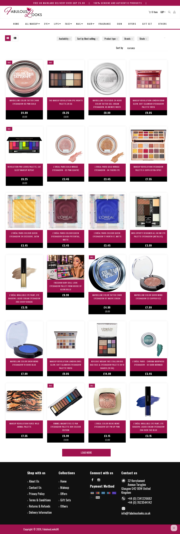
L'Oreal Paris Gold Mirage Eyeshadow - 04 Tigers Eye (107, 168)
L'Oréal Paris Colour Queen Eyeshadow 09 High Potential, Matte (65, 236)
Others (64, 506)
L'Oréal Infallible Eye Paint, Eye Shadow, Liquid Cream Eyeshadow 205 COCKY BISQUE (24, 298)
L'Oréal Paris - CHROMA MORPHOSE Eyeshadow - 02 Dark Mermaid (148, 363)
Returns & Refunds (39, 506)
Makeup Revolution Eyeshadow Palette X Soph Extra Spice (148, 168)
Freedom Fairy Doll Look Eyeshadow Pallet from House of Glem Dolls (66, 286)
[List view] (15, 38)
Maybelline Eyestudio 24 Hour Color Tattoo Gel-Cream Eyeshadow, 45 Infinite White (107, 104)
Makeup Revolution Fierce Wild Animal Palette (24, 425)
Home (63, 481)
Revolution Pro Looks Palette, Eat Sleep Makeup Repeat (24, 168)
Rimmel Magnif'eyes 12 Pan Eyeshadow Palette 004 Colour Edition (66, 427)
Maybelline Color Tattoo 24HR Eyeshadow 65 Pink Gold (24, 102)
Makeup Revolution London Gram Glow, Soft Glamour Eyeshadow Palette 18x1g (148, 104)
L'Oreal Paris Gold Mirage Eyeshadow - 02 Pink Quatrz (65, 168)
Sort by (119, 48)
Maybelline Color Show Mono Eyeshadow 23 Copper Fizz (148, 297)
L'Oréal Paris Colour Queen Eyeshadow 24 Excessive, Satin (24, 235)
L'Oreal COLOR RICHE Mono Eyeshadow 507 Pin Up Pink (107, 425)
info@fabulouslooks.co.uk (135, 513)
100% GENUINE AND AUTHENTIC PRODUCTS (118, 2)
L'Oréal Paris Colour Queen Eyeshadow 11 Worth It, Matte (107, 235)
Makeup (64, 487)
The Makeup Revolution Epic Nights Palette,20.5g (66, 102)
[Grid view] (8, 38)
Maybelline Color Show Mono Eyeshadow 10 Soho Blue (24, 363)
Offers (63, 493)
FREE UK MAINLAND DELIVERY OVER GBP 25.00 (59, 2)
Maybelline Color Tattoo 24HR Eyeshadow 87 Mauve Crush (107, 297)
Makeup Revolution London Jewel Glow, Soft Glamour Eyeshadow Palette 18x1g (66, 365)
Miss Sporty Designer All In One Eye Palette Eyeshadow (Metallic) (148, 235)
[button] (64, 38)
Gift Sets (65, 500)
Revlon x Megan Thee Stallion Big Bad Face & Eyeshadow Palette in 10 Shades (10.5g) (107, 365)
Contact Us (35, 487)
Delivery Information (40, 512)
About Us (34, 481)
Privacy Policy (37, 493)
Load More (86, 452)
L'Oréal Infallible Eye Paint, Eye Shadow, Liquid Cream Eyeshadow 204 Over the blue (148, 427)
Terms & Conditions (40, 500)
